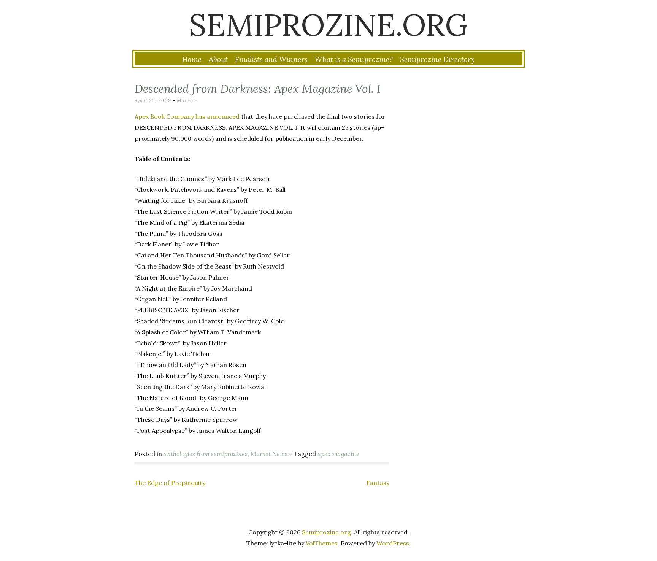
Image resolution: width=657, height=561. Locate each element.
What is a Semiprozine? (354, 59)
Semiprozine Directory (437, 59)
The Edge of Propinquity (170, 482)
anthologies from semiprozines (205, 454)
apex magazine (338, 454)
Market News (269, 454)
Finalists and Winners (271, 59)
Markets (187, 100)
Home (192, 59)
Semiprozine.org (328, 24)
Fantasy (378, 482)
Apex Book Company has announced (187, 116)
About (218, 59)
